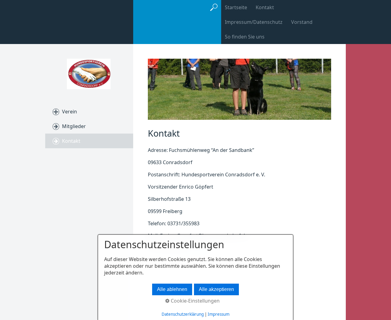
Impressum (218, 314)
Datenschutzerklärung (183, 314)
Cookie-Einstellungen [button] (195, 300)
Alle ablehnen (172, 289)
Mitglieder (74, 126)
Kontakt (265, 7)
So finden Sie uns (245, 36)
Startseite (236, 7)
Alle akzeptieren (216, 289)
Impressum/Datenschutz (254, 22)
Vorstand (301, 22)
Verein (69, 111)
